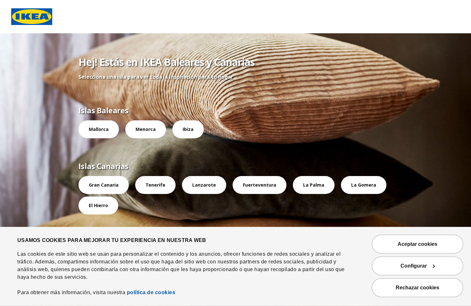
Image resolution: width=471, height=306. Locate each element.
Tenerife (155, 185)
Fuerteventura (259, 185)
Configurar (414, 266)
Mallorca (99, 129)
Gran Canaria (104, 185)
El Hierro (98, 205)
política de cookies (151, 292)
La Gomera (363, 185)
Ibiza (188, 129)
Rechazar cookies (417, 287)
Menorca (146, 129)
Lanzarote (204, 185)
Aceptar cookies (417, 244)
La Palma (313, 185)
